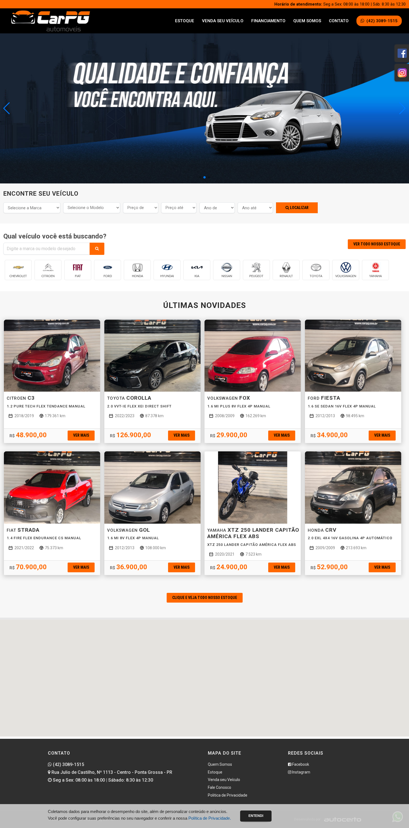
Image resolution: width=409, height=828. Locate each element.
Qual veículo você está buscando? (54, 236)
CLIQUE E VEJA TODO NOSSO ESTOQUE (204, 597)
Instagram (300, 772)
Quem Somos (307, 20)
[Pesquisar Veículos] (97, 249)
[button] (402, 108)
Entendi (255, 816)
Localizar (299, 207)
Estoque (184, 20)
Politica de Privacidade (227, 795)
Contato (339, 20)
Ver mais (81, 435)
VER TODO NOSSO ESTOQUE (376, 244)
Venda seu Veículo (222, 20)
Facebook (300, 764)
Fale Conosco (219, 787)
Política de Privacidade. (209, 818)
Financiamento (268, 20)
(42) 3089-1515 (68, 764)
